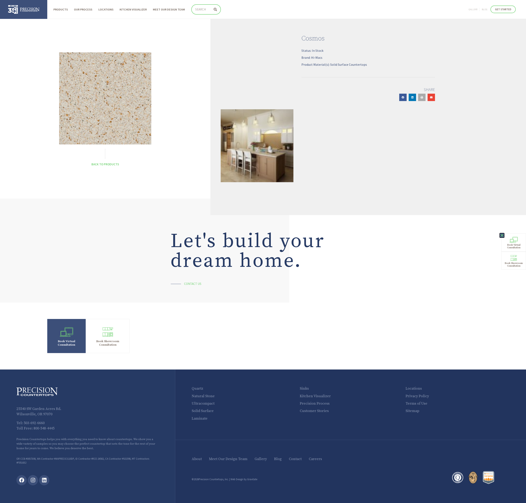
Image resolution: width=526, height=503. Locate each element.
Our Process (83, 9)
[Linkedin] (44, 480)
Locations (105, 9)
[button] (403, 97)
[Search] (215, 9)
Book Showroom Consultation (107, 343)
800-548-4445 (43, 428)
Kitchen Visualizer (133, 9)
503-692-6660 (34, 423)
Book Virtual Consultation (66, 343)
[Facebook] (21, 480)
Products (60, 9)
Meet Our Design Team (169, 9)
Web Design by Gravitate (244, 479)
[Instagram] (33, 480)
